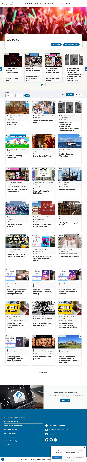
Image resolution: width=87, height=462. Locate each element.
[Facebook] (46, 440)
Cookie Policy (64, 460)
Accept (57, 457)
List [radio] (71, 94)
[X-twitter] (55, 440)
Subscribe (65, 400)
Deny (68, 457)
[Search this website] (81, 3)
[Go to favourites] (84, 3)
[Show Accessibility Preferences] (2, 459)
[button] (84, 447)
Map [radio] (78, 94)
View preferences (79, 457)
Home (8, 36)
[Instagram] (51, 440)
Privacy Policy (72, 460)
